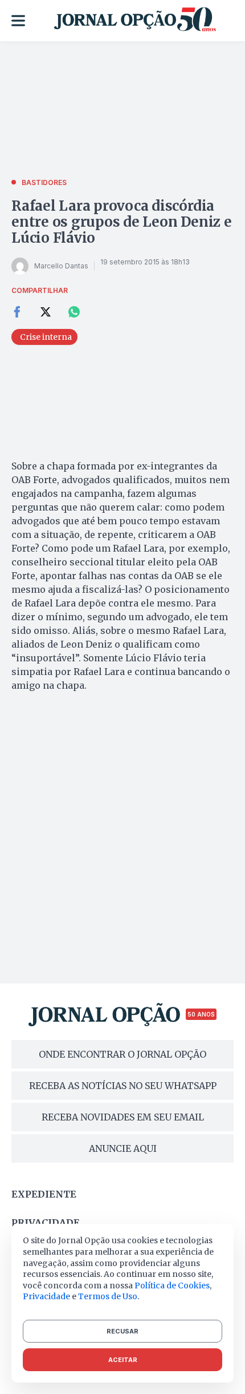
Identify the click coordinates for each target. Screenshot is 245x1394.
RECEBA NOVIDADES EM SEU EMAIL (123, 1117)
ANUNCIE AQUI (123, 1148)
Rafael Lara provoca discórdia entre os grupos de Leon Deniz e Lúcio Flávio (121, 222)
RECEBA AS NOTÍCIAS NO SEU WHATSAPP (123, 1085)
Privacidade (45, 1222)
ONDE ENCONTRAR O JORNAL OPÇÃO (122, 1054)
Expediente (43, 1194)
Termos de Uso (107, 1296)
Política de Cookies (172, 1285)
